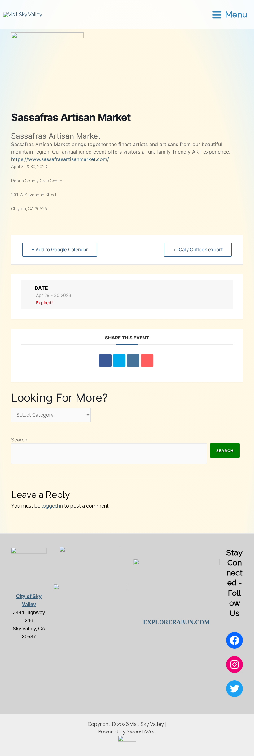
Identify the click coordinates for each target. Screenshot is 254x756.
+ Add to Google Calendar (59, 250)
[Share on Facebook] (105, 360)
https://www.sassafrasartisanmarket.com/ (60, 159)
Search (19, 439)
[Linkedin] (133, 360)
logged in (52, 506)
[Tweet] (119, 360)
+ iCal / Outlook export (198, 250)
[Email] (147, 360)
